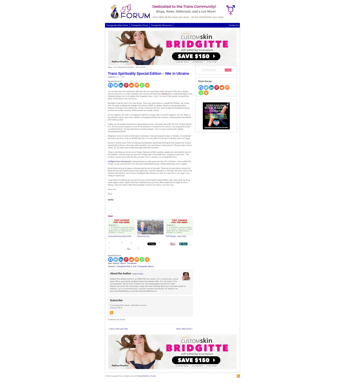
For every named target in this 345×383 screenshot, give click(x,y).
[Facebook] (110, 85)
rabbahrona (111, 77)
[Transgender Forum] (171, 18)
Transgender (132, 263)
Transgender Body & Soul (126, 266)
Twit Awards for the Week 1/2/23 (119, 236)
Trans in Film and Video (118, 329)
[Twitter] (115, 85)
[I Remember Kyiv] (150, 227)
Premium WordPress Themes (146, 376)
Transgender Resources (161, 25)
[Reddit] (131, 85)
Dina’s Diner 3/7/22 (183, 329)
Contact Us (234, 25)
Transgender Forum (139, 25)
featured (116, 263)
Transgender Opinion (145, 266)
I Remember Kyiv (143, 236)
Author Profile (138, 274)
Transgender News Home (117, 25)
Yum (128, 249)
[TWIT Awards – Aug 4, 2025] (179, 227)
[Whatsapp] (142, 85)
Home (110, 67)
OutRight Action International (119, 161)
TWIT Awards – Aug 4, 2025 (176, 236)
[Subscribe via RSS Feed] (111, 312)
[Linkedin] (121, 85)
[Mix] (136, 85)
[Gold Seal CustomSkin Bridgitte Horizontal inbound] (172, 65)
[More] (147, 85)
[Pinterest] (126, 85)
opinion (123, 263)
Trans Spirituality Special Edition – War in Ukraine (148, 74)
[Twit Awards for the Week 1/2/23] (121, 227)
